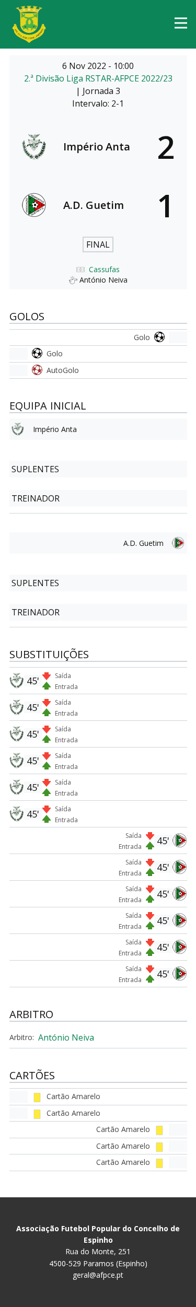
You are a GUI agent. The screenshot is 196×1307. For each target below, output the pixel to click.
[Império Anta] (98, 147)
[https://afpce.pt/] (29, 24)
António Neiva (66, 1037)
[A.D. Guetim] (98, 205)
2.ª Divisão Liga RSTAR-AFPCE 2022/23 (98, 78)
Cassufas (104, 269)
